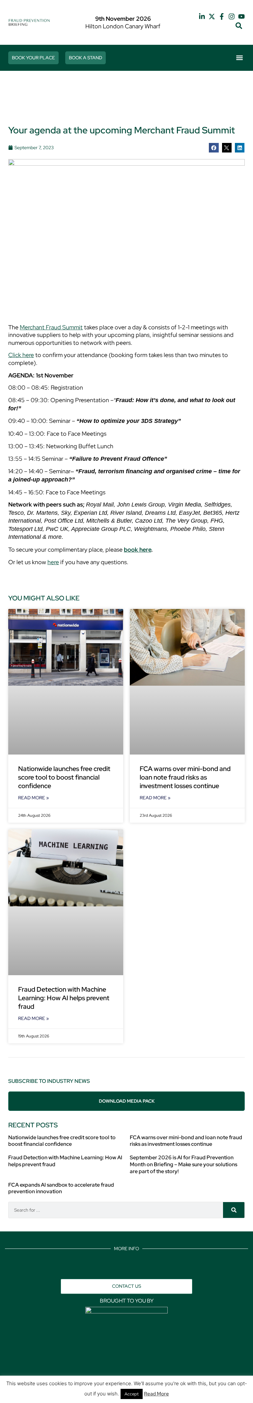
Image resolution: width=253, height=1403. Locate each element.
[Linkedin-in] (202, 16)
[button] (239, 26)
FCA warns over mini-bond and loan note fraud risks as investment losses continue (185, 777)
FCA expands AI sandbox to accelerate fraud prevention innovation (61, 1188)
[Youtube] (241, 16)
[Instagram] (231, 16)
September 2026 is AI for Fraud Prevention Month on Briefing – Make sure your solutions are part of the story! (183, 1164)
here (53, 562)
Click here (21, 355)
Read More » (33, 798)
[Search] (233, 1210)
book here (137, 549)
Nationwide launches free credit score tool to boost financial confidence (64, 777)
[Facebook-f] (221, 16)
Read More (156, 1393)
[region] (126, 99)
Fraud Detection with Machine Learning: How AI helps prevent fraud (63, 998)
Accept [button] (132, 1394)
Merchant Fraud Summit (51, 327)
